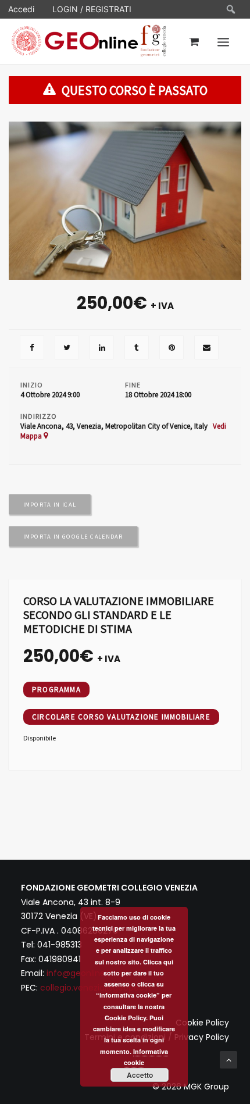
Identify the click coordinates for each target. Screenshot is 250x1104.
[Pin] (171, 348)
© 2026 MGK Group (190, 1086)
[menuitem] (231, 9)
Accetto (140, 1075)
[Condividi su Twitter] (66, 348)
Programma (56, 690)
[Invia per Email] (206, 348)
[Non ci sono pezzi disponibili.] (32, 348)
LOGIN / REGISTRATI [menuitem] (91, 9)
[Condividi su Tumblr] (136, 348)
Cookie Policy (202, 1022)
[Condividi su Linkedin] (101, 348)
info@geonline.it (79, 973)
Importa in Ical (49, 504)
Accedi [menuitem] (21, 9)
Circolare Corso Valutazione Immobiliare (121, 717)
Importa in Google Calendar (73, 536)
